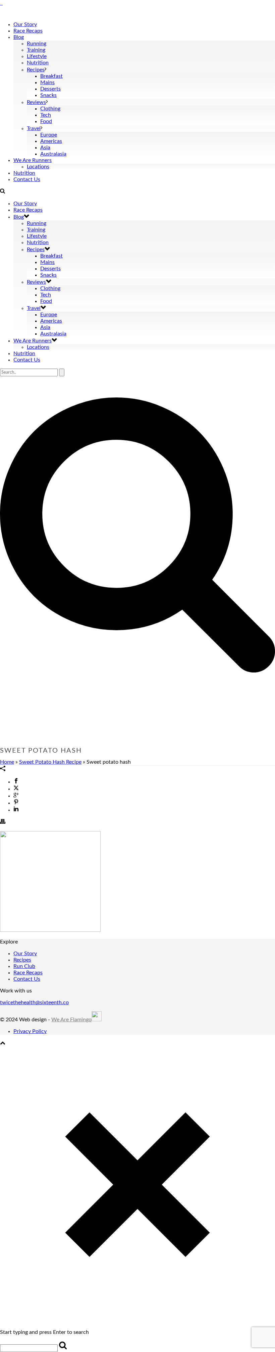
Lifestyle (37, 56)
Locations (38, 166)
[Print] (2, 822)
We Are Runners (32, 160)
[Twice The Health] (1, 3)
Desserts (50, 89)
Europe (48, 135)
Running (36, 43)
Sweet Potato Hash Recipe (50, 762)
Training (36, 50)
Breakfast (51, 76)
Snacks (48, 95)
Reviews (36, 102)
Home (7, 762)
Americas (51, 141)
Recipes (36, 69)
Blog (18, 37)
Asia (45, 147)
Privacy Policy (30, 1031)
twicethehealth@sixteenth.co (34, 1002)
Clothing (50, 108)
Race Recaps (28, 31)
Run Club (24, 966)
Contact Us (26, 179)
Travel (34, 128)
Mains (47, 82)
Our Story (25, 24)
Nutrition (38, 62)
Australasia (53, 154)
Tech (45, 115)
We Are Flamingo (71, 1019)
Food (46, 121)
